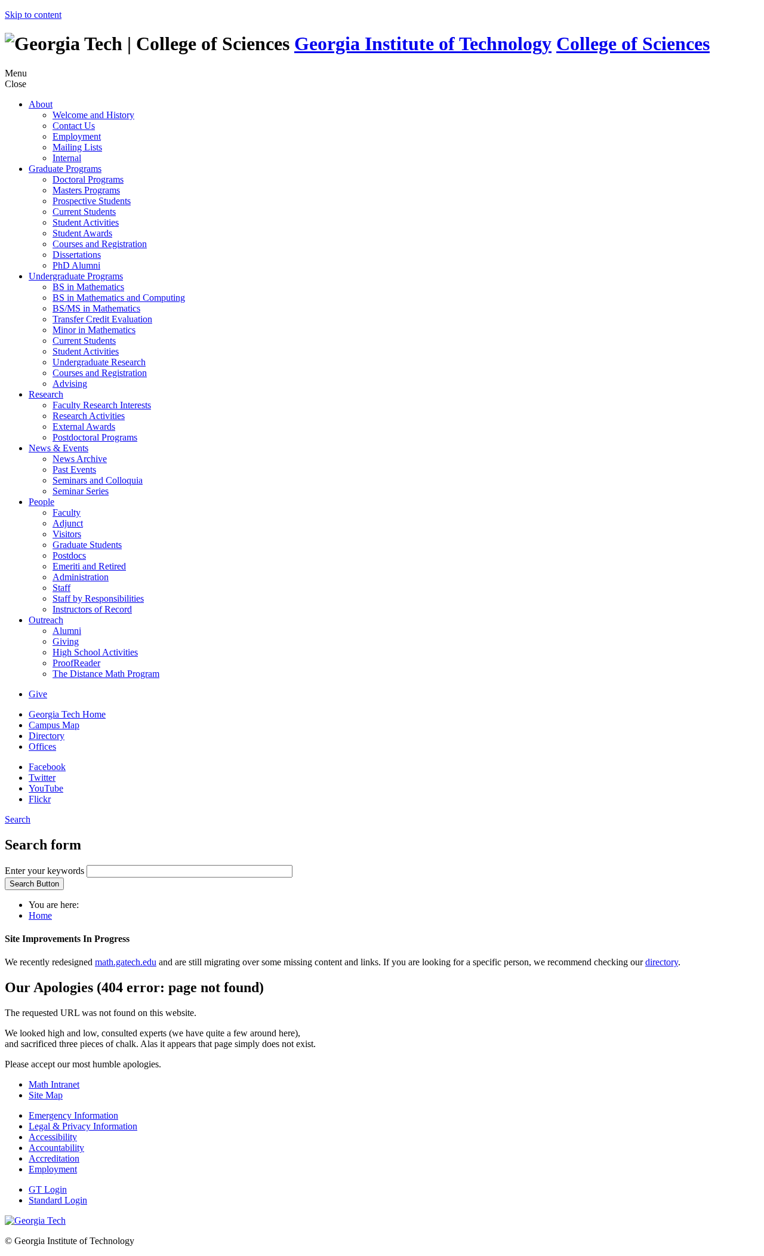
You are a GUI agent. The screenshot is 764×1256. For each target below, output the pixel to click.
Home (40, 915)
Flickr (40, 799)
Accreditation (54, 1158)
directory (661, 962)
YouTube (46, 788)
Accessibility (53, 1137)
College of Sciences (633, 43)
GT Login (48, 1189)
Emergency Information (73, 1115)
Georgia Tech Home (67, 714)
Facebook (47, 767)
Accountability (56, 1148)
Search (17, 819)
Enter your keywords (46, 871)
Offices (42, 746)
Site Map (46, 1095)
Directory (46, 736)
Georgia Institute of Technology (423, 43)
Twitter (42, 777)
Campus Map (54, 725)
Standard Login (58, 1200)
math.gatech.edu (125, 962)
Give (38, 694)
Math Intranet (54, 1084)
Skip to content (33, 15)
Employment (53, 1169)
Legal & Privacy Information (83, 1126)
